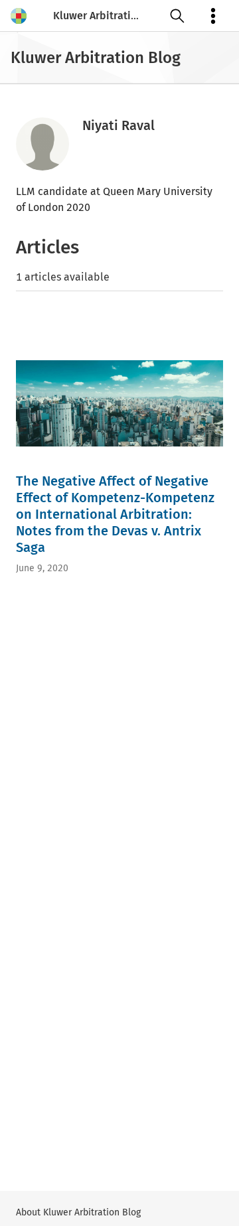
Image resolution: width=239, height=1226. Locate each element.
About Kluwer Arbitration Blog (78, 1212)
